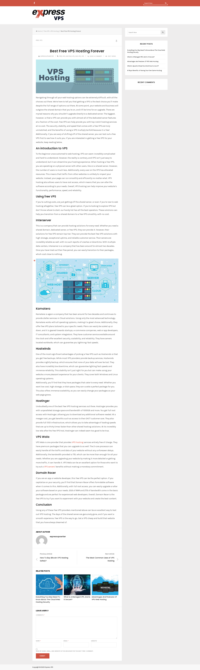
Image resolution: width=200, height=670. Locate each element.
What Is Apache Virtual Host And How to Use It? (143, 66)
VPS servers (49, 466)
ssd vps (78, 56)
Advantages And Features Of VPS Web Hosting (104, 598)
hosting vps (70, 56)
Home (40, 31)
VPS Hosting (55, 31)
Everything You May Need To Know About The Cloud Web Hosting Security (48, 599)
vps (82, 56)
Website (94, 641)
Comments (40, 615)
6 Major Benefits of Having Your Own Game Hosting (144, 70)
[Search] (166, 3)
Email (66, 641)
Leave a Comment (96, 56)
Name (38, 641)
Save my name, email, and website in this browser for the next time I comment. (64, 651)
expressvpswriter (47, 56)
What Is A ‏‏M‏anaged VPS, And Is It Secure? (77, 598)
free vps (62, 56)
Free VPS (46, 31)
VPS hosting (77, 442)
